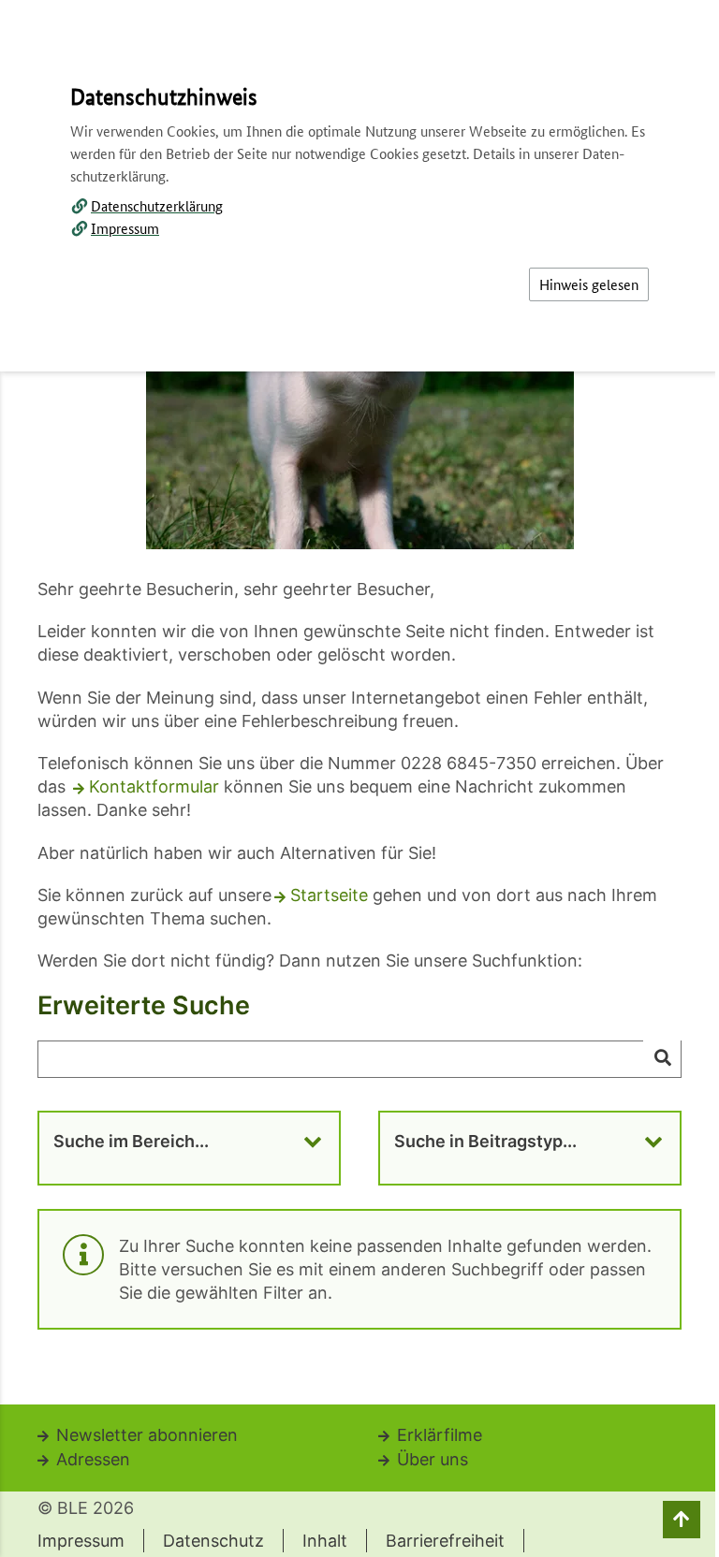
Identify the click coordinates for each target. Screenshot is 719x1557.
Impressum (125, 228)
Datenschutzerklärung (157, 205)
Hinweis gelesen (588, 284)
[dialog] (359, 778)
